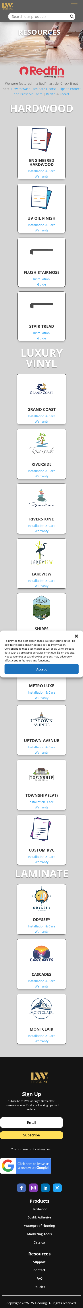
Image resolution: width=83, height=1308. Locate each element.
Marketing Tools (39, 1234)
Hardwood (39, 1209)
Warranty (41, 176)
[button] (76, 636)
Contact (39, 1270)
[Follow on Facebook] (21, 1187)
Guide (41, 284)
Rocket (64, 94)
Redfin (51, 94)
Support (39, 1262)
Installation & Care (41, 171)
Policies (39, 1287)
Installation (41, 279)
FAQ (39, 1278)
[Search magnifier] (72, 16)
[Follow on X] (57, 1187)
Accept (41, 669)
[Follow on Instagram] (33, 1187)
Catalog (39, 1242)
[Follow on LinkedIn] (45, 1187)
